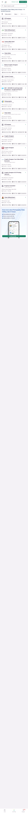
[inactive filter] (2, 14)
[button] (14, 223)
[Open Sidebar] (2, 2)
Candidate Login (23, 1)
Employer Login (15, 1)
